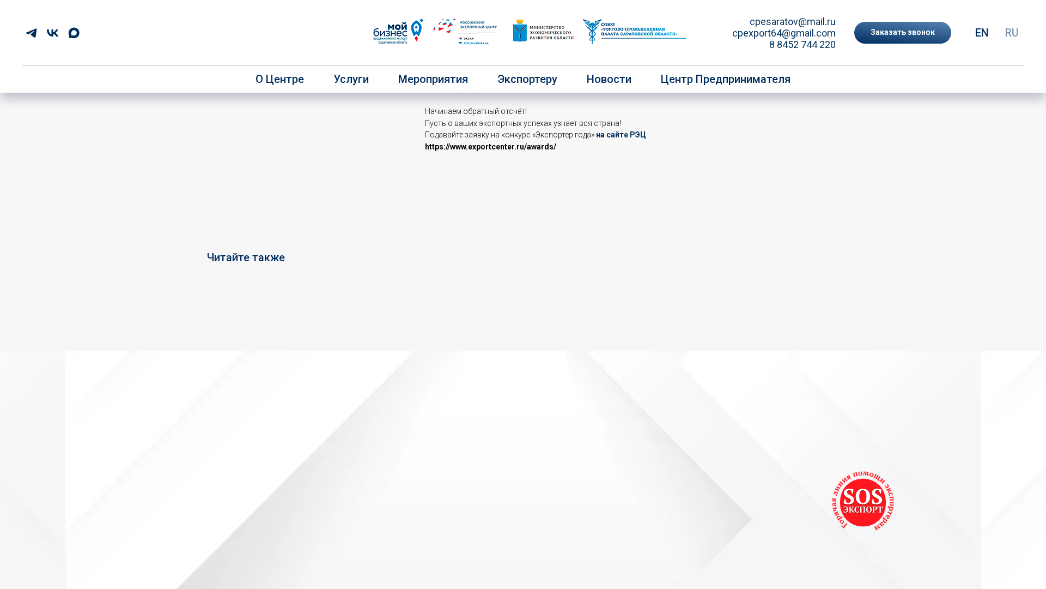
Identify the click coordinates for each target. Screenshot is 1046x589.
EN (982, 32)
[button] (902, 33)
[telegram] (31, 33)
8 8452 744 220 (802, 44)
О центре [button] (280, 79)
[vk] (52, 33)
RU (1012, 32)
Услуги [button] (351, 79)
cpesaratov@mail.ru (793, 21)
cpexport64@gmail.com (784, 33)
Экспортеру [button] (527, 79)
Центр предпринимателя (725, 79)
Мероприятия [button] (433, 79)
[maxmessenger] (74, 33)
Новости (609, 79)
